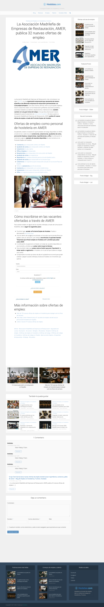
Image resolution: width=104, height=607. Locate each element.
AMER (20, 101)
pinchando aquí (29, 233)
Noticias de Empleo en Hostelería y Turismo (38, 21)
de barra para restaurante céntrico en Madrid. (34, 170)
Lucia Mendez (44, 42)
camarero (22, 331)
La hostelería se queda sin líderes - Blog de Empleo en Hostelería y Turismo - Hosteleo (87, 122)
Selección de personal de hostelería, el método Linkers (87, 136)
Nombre (10, 519)
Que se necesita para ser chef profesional (55, 587)
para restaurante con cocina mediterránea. (33, 168)
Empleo (47, 13)
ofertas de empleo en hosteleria (29, 333)
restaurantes (19, 337)
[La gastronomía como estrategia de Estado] (80, 26)
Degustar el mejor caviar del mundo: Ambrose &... (89, 48)
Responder (18, 451)
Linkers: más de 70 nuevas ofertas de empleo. (30, 322)
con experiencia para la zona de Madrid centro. (32, 172)
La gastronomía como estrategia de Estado (90, 26)
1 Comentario (33, 42)
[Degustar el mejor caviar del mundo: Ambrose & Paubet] (80, 48)
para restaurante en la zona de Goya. (33, 159)
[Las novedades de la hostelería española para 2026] (80, 33)
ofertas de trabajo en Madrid (31, 335)
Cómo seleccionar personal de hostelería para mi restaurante (87, 125)
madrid (49, 331)
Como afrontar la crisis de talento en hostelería (89, 100)
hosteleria (42, 331)
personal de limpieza (47, 335)
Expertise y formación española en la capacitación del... (28, 427)
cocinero (29, 331)
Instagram (73, 575)
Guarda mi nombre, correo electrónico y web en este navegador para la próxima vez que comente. (37, 527)
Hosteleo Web (63, 13)
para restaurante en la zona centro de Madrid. (34, 153)
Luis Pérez (31, 408)
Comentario (10, 503)
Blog (34, 13)
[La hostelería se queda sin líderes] (80, 70)
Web (50, 519)
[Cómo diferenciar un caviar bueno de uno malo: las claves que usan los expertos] (80, 93)
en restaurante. (26, 151)
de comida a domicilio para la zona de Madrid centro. (36, 157)
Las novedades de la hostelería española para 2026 (90, 33)
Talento (54, 13)
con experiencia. (27, 155)
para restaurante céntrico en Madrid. (31, 145)
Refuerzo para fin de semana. (29, 166)
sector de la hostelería (40, 114)
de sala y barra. (25, 149)
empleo (35, 331)
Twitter (72, 578)
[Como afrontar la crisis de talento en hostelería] (80, 100)
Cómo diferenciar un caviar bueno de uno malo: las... (90, 93)
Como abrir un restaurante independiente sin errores (89, 86)
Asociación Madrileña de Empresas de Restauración (35, 329)
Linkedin (73, 580)
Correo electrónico (34, 519)
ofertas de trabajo (45, 333)
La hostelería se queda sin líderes (89, 69)
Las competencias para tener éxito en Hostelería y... (55, 595)
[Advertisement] (38, 84)
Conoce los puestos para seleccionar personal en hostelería (87, 167)
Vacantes (32, 337)
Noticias (40, 13)
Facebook (73, 572)
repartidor (58, 335)
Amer (16, 329)
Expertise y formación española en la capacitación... (90, 55)
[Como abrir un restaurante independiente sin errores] (80, 85)
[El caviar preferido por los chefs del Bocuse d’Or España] (80, 40)
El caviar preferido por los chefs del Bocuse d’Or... (89, 40)
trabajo (26, 337)
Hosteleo (25, 605)
